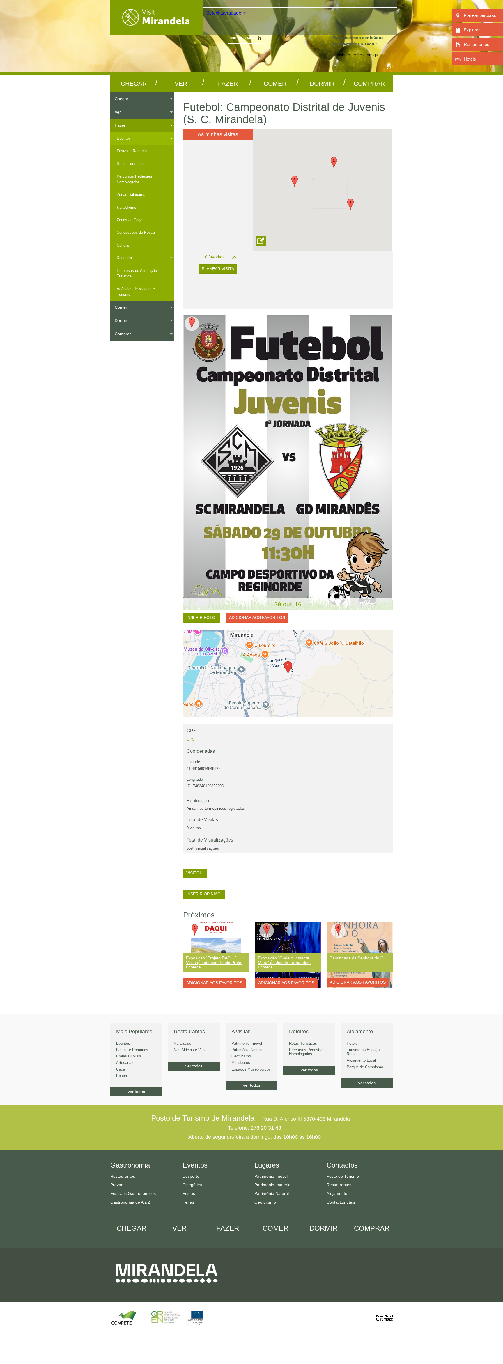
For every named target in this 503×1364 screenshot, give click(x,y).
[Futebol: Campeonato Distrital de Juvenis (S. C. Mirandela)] (288, 462)
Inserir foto (201, 617)
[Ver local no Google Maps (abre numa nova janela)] (288, 673)
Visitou (195, 873)
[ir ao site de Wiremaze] (384, 1314)
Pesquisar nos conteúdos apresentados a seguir (358, 40)
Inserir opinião (204, 894)
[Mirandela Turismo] (156, 31)
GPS (191, 739)
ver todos (136, 1091)
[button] (350, 204)
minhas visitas (243, 37)
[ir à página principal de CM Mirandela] (166, 1288)
